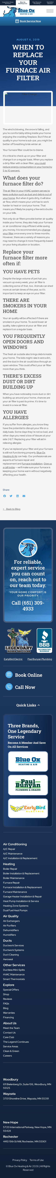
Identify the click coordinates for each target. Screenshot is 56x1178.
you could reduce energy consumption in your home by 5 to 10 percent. (27, 167)
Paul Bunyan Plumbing (40, 659)
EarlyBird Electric (13, 659)
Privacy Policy (19, 1160)
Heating (9, 864)
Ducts (7, 941)
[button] (5, 496)
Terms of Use (37, 1160)
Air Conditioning (15, 844)
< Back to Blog (11, 509)
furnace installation (32, 463)
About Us (9, 1023)
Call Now (25, 687)
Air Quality (11, 916)
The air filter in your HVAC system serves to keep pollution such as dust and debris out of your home (27, 194)
